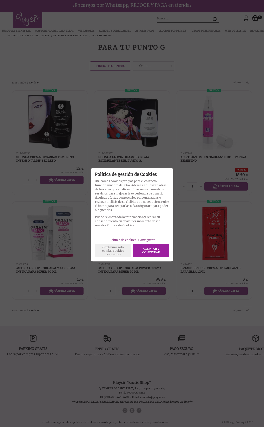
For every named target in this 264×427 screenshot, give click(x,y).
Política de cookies (122, 240)
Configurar (146, 240)
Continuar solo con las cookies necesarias (113, 250)
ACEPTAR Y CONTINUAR (151, 250)
